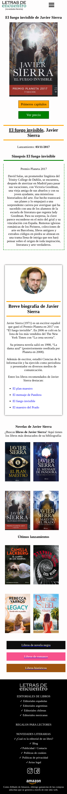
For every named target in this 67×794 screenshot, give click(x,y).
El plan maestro (23, 388)
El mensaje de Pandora (27, 394)
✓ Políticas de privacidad (33, 757)
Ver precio (33, 115)
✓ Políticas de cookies (33, 752)
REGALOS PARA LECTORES (33, 724)
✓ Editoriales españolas (33, 701)
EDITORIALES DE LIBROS (33, 696)
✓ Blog (33, 743)
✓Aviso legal (33, 762)
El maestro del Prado (26, 407)
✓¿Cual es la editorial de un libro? (33, 738)
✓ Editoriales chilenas (33, 710)
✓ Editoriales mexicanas (34, 715)
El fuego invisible (26, 130)
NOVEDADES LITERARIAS (33, 734)
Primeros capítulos (34, 104)
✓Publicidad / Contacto (33, 748)
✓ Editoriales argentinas (33, 705)
